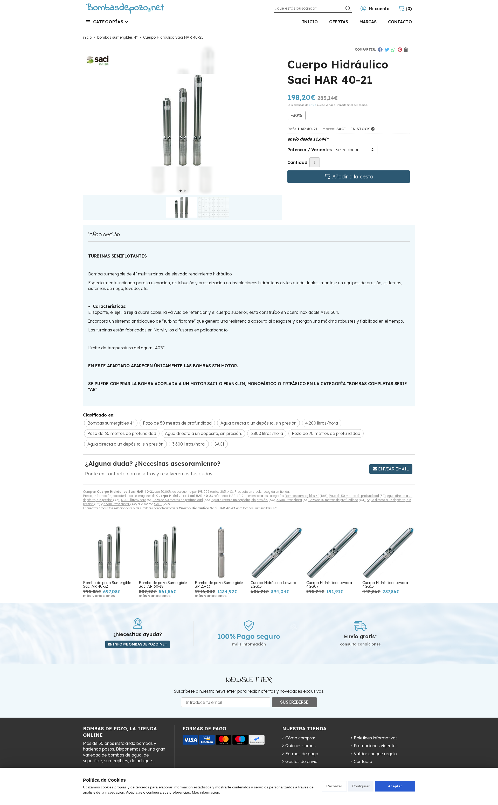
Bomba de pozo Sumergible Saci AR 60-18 (163, 584)
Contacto (363, 761)
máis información (249, 644)
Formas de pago (301, 753)
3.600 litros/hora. (116, 504)
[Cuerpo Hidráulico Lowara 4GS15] (388, 552)
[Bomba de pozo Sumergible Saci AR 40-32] (109, 552)
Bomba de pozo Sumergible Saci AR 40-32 (107, 584)
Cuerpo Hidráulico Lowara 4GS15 (385, 584)
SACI (158, 504)
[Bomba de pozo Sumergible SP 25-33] (221, 552)
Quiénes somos (300, 745)
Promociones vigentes (376, 745)
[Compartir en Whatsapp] (393, 49)
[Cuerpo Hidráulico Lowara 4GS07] (332, 552)
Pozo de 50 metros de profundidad (354, 496)
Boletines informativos (376, 737)
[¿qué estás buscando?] (313, 8)
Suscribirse (294, 702)
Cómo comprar (300, 737)
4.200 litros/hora (133, 500)
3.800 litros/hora (289, 500)
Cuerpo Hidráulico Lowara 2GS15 (273, 584)
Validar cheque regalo (375, 753)
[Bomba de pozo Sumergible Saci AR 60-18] (165, 552)
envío (312, 105)
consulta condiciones (360, 644)
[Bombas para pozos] (125, 8)
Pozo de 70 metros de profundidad (333, 500)
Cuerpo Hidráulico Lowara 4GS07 (329, 584)
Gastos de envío (301, 761)
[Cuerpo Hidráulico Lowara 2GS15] (277, 552)
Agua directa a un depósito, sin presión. (239, 500)
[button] (180, 191)
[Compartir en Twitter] (387, 49)
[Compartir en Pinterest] (400, 49)
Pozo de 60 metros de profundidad (178, 500)
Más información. (206, 792)
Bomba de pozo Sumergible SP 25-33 (219, 584)
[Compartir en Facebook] (380, 49)
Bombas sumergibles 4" (302, 496)
